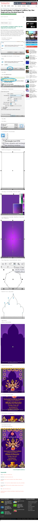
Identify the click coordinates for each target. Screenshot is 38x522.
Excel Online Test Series (20, 509)
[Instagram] (31, 0)
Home (1, 8)
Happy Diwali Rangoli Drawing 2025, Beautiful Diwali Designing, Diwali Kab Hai (33, 96)
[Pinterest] (12, 496)
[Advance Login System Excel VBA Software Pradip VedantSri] (27, 86)
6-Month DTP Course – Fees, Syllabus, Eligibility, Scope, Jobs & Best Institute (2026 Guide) (33, 63)
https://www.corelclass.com (8, 474)
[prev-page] (1, 516)
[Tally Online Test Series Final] (15, 502)
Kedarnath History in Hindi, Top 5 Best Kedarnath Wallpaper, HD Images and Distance (33, 58)
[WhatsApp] (35, 0)
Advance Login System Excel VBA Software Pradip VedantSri (33, 86)
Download (31, 67)
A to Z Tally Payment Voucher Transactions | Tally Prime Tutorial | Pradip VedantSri (31, 19)
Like (36, 40)
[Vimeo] (34, 0)
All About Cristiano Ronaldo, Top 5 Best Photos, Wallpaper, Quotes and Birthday (33, 91)
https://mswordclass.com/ (7, 488)
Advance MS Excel (32, 84)
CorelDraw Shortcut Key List (33, 77)
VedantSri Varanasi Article (6, 8)
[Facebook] (29, 0)
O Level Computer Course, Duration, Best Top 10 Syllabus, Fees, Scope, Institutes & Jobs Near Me (8, 508)
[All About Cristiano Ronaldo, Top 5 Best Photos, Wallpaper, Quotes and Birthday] (27, 90)
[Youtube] (36, 0)
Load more (27, 98)
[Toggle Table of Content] (9, 23)
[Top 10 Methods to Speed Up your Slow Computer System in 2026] (27, 81)
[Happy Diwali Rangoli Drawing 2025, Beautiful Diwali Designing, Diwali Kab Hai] (27, 95)
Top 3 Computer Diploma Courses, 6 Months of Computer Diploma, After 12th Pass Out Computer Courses (8, 503)
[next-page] (3, 516)
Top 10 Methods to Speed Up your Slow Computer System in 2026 (33, 82)
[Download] (27, 67)
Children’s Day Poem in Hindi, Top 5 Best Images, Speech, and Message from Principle (33, 72)
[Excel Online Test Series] (15, 510)
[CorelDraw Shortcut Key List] (27, 77)
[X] (32, 0)
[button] (36, 6)
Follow (35, 42)
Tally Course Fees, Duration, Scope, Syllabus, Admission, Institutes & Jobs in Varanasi (20, 506)
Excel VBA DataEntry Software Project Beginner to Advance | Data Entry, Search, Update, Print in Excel (33, 52)
